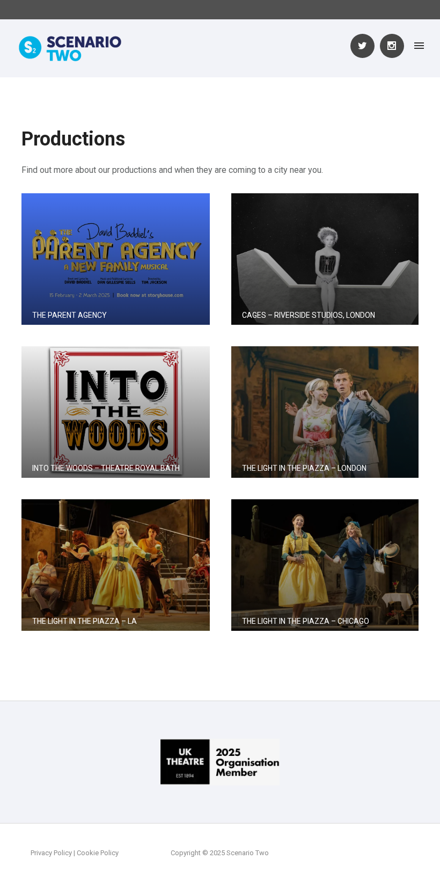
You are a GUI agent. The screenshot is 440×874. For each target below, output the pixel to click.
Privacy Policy (51, 853)
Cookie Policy (98, 853)
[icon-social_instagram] (392, 46)
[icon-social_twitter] (365, 46)
